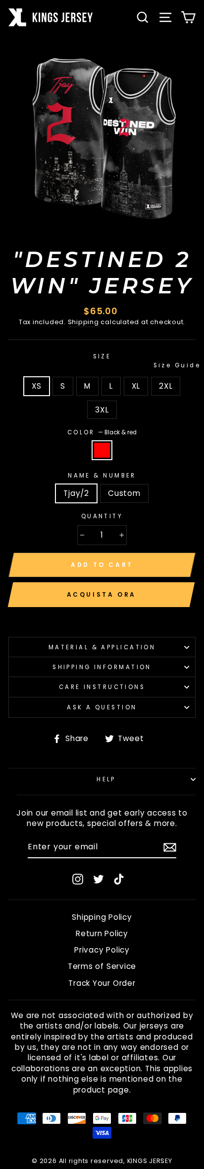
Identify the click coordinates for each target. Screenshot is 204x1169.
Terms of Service (102, 966)
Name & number (102, 476)
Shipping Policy (102, 917)
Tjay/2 (76, 493)
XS (37, 386)
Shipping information (102, 667)
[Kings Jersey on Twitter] (98, 879)
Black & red (102, 450)
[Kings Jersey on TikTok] (118, 879)
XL (136, 386)
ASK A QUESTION (102, 707)
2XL (165, 386)
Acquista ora (101, 594)
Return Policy (102, 933)
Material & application (102, 647)
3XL (101, 410)
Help (106, 779)
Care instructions (102, 687)
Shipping (83, 322)
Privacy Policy (102, 950)
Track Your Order (101, 983)
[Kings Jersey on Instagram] (77, 879)
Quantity (102, 516)
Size (144, 360)
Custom (124, 493)
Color (102, 432)
